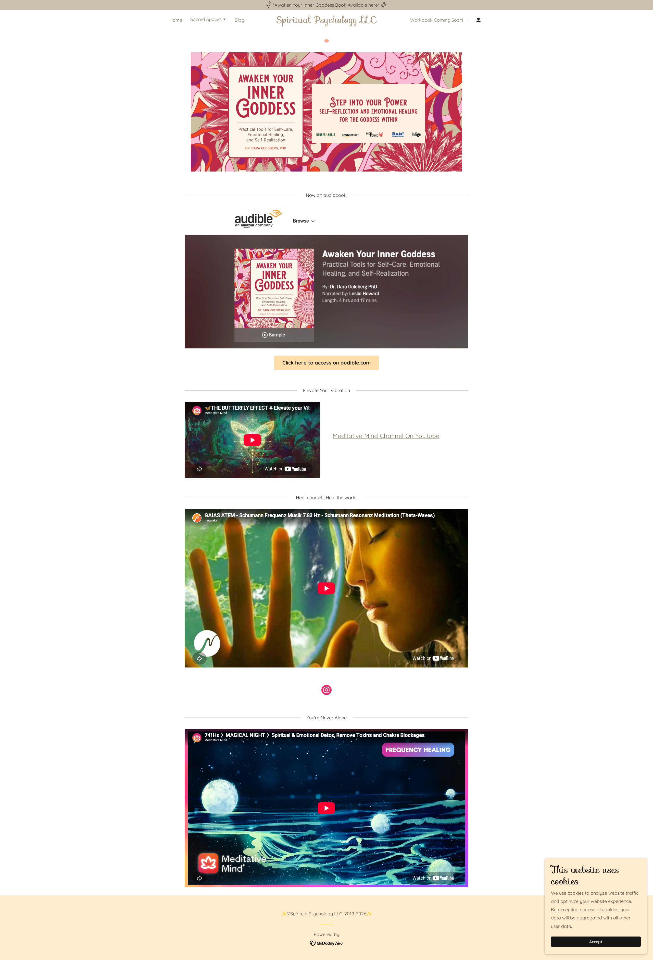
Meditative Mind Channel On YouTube (386, 436)
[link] (326, 21)
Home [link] (175, 20)
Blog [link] (239, 20)
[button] (208, 19)
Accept (595, 941)
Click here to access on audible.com (326, 362)
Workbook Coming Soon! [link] (436, 20)
